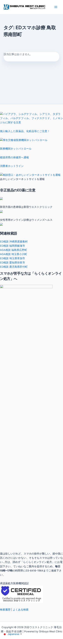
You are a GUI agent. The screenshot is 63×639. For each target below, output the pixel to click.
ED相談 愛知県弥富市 (12, 262)
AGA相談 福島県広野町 (13, 250)
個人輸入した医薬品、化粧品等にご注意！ (25, 131)
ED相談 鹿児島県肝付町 (14, 266)
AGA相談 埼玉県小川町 (13, 254)
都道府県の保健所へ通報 (14, 157)
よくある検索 (21, 609)
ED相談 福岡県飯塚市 (12, 245)
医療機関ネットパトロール (15, 148)
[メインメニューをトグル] (55, 7)
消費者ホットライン (12, 166)
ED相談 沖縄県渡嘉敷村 (14, 241)
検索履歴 (5, 609)
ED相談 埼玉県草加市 (12, 258)
